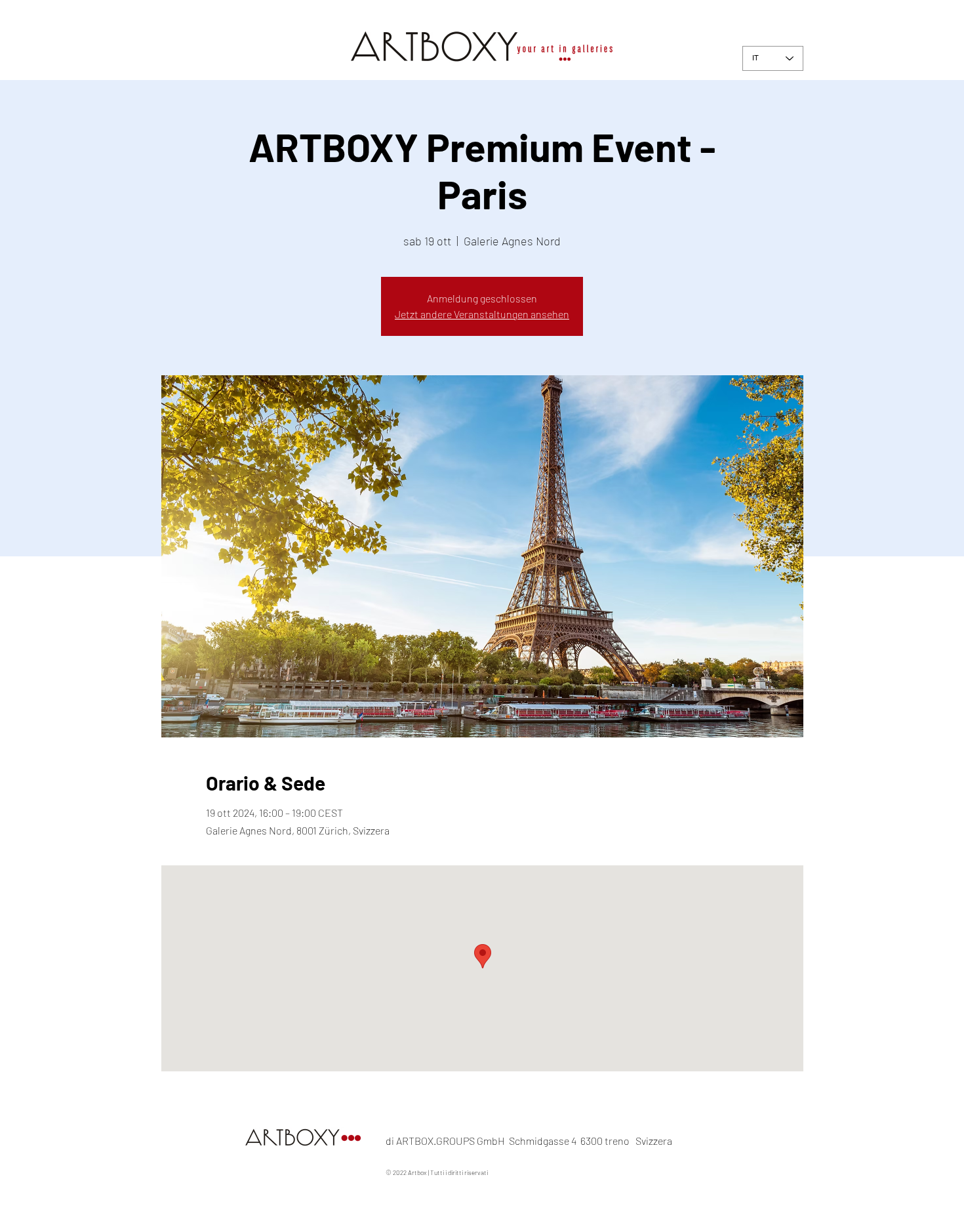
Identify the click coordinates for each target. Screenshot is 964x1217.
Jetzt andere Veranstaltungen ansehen (482, 314)
